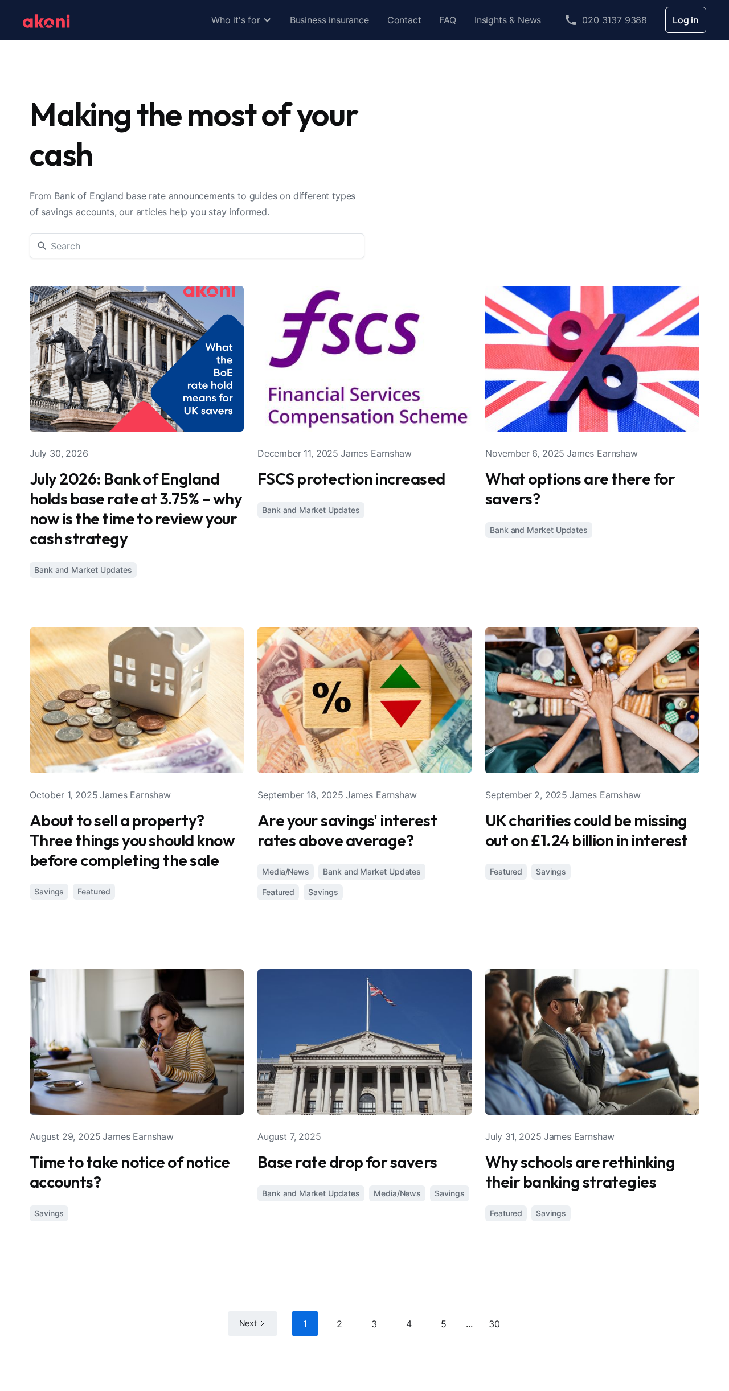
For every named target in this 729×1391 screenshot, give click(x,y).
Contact (404, 20)
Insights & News (507, 20)
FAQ (447, 20)
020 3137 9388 (614, 20)
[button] (241, 19)
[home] (46, 20)
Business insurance (329, 20)
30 (494, 1324)
